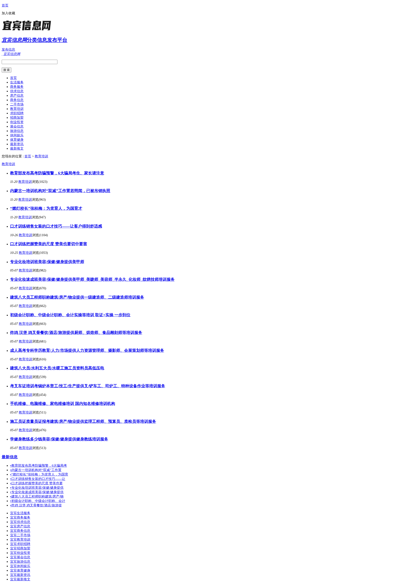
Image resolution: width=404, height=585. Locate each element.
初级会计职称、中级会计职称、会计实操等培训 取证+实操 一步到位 (70, 315)
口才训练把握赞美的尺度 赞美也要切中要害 (48, 244)
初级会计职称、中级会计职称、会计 (37, 501)
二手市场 (17, 104)
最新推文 (17, 148)
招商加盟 (17, 117)
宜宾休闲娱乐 (20, 566)
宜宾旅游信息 (20, 561)
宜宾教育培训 (20, 539)
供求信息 (17, 91)
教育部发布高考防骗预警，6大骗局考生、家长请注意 (57, 173)
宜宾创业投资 (20, 553)
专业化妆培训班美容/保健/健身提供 (37, 487)
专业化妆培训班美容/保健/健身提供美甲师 (47, 262)
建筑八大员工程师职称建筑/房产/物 (37, 496)
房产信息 (17, 95)
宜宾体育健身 (20, 570)
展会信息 (17, 126)
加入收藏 (8, 13)
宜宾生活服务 (20, 513)
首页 (5, 5)
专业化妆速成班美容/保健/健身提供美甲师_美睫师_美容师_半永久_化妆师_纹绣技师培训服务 (92, 279)
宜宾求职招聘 (20, 544)
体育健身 (17, 139)
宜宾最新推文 (20, 579)
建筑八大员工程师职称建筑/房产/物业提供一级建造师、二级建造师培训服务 (77, 297)
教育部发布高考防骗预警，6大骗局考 (38, 465)
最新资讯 (17, 144)
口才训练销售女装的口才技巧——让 (37, 479)
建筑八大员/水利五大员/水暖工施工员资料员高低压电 (57, 368)
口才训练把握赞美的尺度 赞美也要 (36, 483)
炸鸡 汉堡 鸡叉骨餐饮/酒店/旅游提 (36, 505)
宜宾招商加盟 (20, 548)
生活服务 (17, 82)
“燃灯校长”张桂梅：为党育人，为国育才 (46, 208)
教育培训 (17, 109)
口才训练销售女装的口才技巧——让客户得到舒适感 (56, 226)
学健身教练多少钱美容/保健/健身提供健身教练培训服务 (59, 439)
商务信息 (17, 100)
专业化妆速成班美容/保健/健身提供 (37, 492)
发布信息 (8, 49)
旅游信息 (17, 131)
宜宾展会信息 (20, 557)
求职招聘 (17, 113)
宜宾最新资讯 (20, 575)
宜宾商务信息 (20, 530)
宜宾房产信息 (20, 526)
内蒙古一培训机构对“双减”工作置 (35, 470)
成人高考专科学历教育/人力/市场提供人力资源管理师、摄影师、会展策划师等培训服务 (87, 350)
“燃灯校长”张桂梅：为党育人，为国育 (39, 474)
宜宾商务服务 (20, 517)
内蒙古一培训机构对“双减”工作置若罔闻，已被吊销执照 (60, 190)
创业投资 (17, 122)
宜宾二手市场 (20, 535)
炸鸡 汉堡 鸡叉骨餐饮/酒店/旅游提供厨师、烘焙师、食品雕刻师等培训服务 (76, 332)
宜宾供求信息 (20, 522)
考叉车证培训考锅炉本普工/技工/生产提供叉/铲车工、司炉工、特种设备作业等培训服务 (87, 386)
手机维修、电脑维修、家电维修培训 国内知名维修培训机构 (62, 403)
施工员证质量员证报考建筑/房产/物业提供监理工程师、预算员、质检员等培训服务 (83, 421)
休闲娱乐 (17, 135)
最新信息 (10, 457)
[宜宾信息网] (28, 30)
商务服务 (17, 86)
